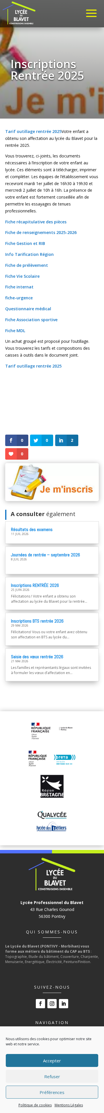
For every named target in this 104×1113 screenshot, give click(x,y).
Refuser (52, 1076)
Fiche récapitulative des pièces (35, 221)
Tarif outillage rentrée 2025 (33, 131)
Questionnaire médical (28, 308)
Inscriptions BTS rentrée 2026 (37, 621)
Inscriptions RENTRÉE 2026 (35, 585)
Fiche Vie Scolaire (22, 276)
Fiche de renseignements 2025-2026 (41, 232)
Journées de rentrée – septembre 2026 (45, 555)
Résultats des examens (32, 529)
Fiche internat (19, 287)
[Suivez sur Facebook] (40, 1003)
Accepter (52, 1060)
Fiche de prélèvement (26, 265)
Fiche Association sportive (31, 319)
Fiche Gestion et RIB (25, 243)
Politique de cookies (35, 1105)
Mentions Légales (69, 1105)
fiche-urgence (19, 297)
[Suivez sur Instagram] (52, 1003)
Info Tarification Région (29, 254)
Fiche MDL (15, 330)
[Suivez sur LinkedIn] (63, 1003)
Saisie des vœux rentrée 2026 (37, 657)
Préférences (52, 1092)
